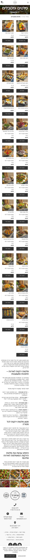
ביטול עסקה (11, 537)
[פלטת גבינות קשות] (8, 101)
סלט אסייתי (25, 320)
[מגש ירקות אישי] (8, 26)
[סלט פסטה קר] (8, 151)
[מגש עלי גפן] (8, 51)
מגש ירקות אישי (9, 33)
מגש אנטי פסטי (24, 58)
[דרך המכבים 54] (15, 522)
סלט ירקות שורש (23, 131)
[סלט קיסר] (8, 259)
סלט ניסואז (25, 266)
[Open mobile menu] (28, 2)
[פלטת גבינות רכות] (22, 101)
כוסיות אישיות (24, 347)
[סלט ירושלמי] (22, 178)
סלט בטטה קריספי (23, 293)
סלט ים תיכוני (24, 158)
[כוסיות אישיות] (22, 340)
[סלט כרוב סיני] (8, 178)
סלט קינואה (25, 239)
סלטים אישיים (10, 320)
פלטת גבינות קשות (9, 108)
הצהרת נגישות (10, 539)
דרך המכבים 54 (15, 526)
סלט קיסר (11, 266)
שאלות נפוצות (20, 534)
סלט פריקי (11, 212)
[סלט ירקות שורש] (22, 124)
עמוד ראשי (22, 532)
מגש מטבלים (10, 83)
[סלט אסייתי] (22, 313)
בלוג (14, 534)
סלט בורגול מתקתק (8, 131)
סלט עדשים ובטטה (9, 239)
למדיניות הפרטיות (22, 556)
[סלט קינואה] (22, 232)
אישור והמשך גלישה (10, 555)
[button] (8, 41)
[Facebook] (20, 545)
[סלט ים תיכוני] (22, 151)
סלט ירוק (11, 293)
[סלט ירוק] (8, 286)
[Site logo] (15, 2)
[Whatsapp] (10, 545)
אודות (6, 532)
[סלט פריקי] (8, 205)
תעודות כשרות (14, 532)
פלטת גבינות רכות (23, 108)
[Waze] (15, 545)
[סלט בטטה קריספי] (22, 286)
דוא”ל (21, 517)
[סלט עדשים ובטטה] (8, 232)
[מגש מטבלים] (8, 76)
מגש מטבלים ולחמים (22, 83)
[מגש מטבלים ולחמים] (22, 76)
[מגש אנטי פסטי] (22, 51)
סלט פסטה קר (10, 158)
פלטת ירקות (24, 33)
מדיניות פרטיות (20, 539)
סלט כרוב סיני (10, 185)
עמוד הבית (25, 16)
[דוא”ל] (21, 513)
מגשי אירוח (13, 363)
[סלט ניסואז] (22, 259)
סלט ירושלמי (24, 185)
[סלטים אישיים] (8, 313)
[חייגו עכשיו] (15, 505)
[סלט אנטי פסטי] (22, 205)
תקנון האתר (19, 537)
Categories (13, 12)
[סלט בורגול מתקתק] (8, 124)
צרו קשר (8, 534)
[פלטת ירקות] (22, 26)
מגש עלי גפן (10, 58)
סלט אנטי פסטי (24, 212)
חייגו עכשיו (15, 508)
